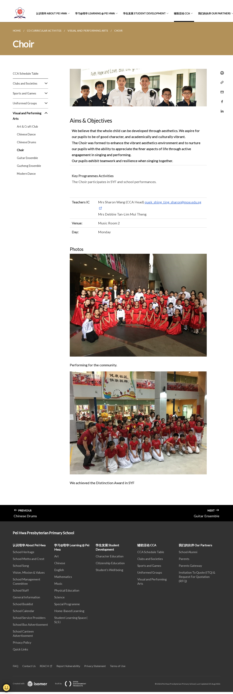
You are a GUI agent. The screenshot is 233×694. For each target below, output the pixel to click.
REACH (44, 666)
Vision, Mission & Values (29, 572)
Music (58, 583)
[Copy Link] (221, 82)
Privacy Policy (22, 642)
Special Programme (67, 604)
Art (56, 556)
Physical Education (66, 590)
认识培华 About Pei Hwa (51, 13)
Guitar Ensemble (27, 158)
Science (59, 597)
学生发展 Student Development (144, 13)
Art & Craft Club (27, 126)
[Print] (221, 73)
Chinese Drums (26, 142)
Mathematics (63, 577)
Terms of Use (117, 666)
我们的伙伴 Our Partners (195, 545)
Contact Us (29, 666)
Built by (58, 683)
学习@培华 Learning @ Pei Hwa (95, 13)
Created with (19, 683)
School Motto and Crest (28, 559)
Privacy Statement (95, 666)
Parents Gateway (190, 565)
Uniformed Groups (149, 572)
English (59, 570)
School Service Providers (29, 618)
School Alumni (188, 552)
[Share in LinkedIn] (221, 109)
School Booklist (23, 604)
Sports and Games (149, 565)
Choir (20, 150)
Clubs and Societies (150, 559)
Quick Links (20, 649)
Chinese (59, 563)
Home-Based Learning (69, 611)
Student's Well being (109, 570)
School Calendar (23, 611)
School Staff (21, 590)
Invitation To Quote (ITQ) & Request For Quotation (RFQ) (197, 577)
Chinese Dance (26, 134)
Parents (184, 559)
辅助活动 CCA (182, 13)
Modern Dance (26, 173)
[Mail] (221, 90)
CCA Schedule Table (25, 73)
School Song (21, 565)
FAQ (15, 666)
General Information (26, 597)
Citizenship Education (110, 563)
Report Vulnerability (68, 666)
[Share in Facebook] (221, 99)
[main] (116, 271)
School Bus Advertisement (30, 624)
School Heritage (23, 552)
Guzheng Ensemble (29, 166)
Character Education (109, 556)
